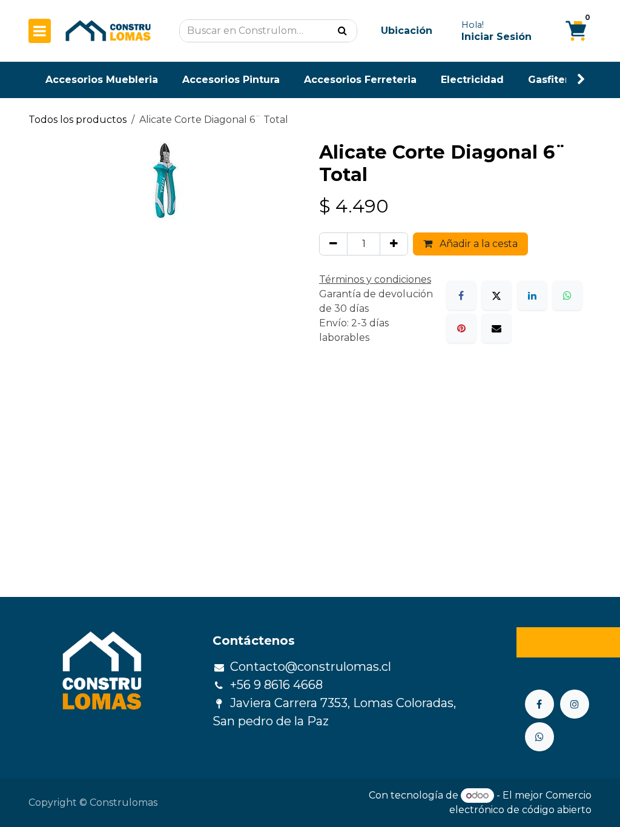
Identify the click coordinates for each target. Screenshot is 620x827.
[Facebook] (461, 295)
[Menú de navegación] (39, 31)
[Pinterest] (461, 328)
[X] (496, 295)
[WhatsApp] (567, 295)
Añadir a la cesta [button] (477, 243)
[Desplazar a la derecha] (581, 79)
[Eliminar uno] (333, 243)
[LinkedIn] (532, 295)
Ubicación (406, 30)
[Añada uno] (394, 243)
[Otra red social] (539, 736)
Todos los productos (77, 119)
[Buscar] (342, 31)
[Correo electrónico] (496, 328)
